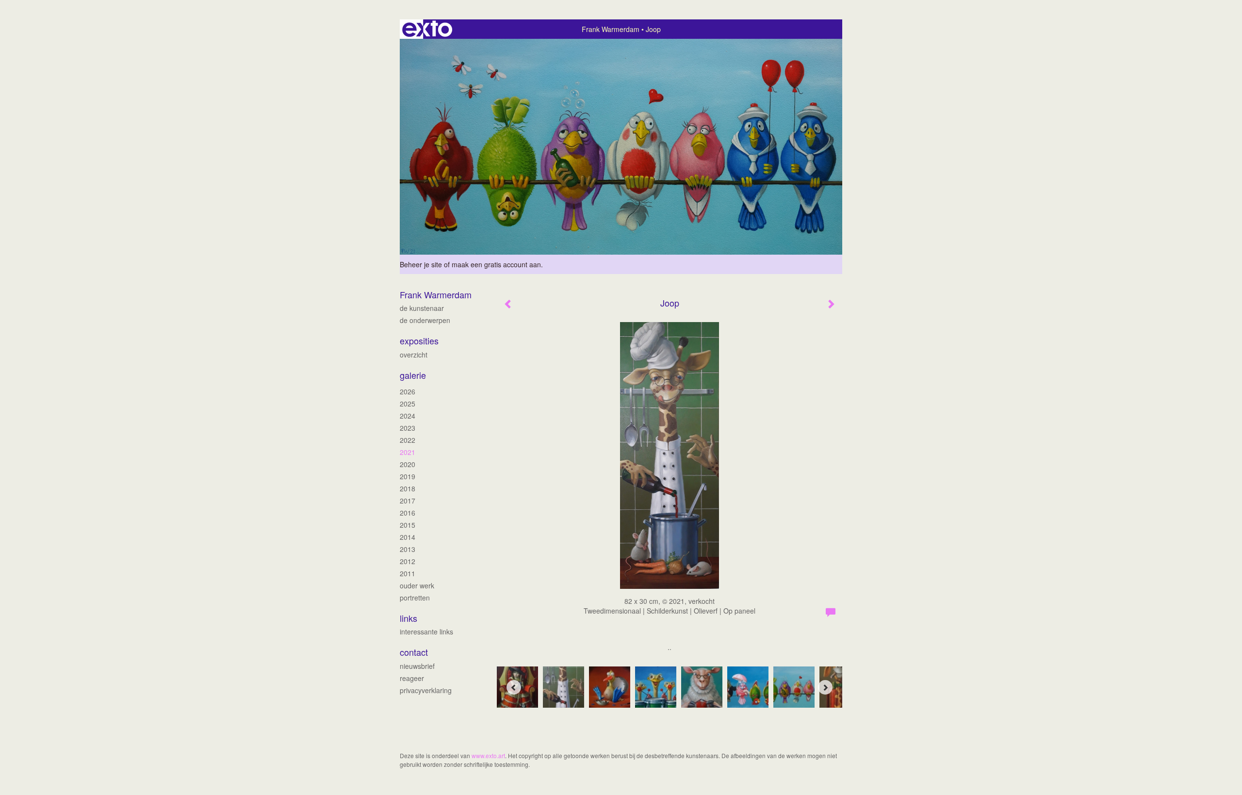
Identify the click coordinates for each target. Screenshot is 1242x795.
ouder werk (417, 585)
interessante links (426, 631)
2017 (407, 500)
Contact (414, 652)
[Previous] (514, 687)
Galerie (413, 375)
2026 (407, 391)
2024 (407, 416)
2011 (407, 573)
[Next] (825, 687)
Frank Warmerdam (610, 29)
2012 (407, 561)
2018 (407, 488)
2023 (407, 428)
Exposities (419, 341)
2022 (407, 440)
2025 (407, 403)
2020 (407, 464)
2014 (407, 537)
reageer (412, 678)
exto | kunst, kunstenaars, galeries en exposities (427, 29)
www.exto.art (488, 755)
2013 (407, 549)
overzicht (413, 354)
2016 (407, 513)
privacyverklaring (426, 690)
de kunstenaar (422, 308)
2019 (407, 476)
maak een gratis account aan (496, 264)
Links (408, 618)
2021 (407, 452)
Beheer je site (421, 264)
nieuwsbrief (417, 666)
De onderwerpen (425, 320)
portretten (415, 597)
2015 (407, 525)
